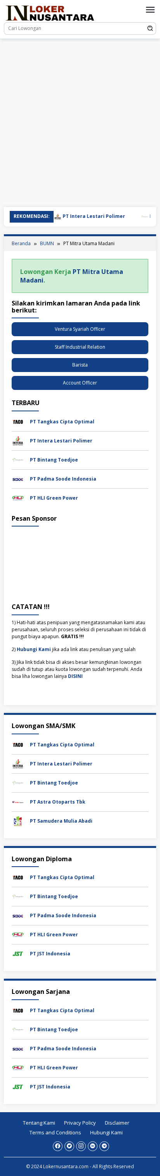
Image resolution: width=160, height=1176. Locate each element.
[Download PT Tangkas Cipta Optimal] (18, 421)
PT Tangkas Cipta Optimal (62, 421)
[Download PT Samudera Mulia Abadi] (18, 820)
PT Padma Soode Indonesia (63, 479)
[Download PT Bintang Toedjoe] (18, 459)
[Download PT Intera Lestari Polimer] (18, 440)
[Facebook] (58, 1146)
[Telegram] (104, 1146)
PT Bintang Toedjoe (54, 459)
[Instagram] (81, 1146)
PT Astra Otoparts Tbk (57, 802)
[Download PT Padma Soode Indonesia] (18, 478)
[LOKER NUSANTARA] (49, 12)
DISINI (75, 676)
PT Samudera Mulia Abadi (61, 821)
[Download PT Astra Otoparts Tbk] (18, 801)
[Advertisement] (80, 123)
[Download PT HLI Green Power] (18, 497)
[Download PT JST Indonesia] (18, 953)
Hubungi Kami (34, 649)
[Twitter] (69, 1146)
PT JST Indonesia (50, 953)
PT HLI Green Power (54, 498)
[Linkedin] (92, 1146)
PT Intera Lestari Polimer (85, 216)
